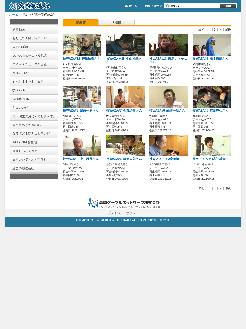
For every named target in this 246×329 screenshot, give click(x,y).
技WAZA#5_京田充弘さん (210, 110)
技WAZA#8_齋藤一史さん (81, 110)
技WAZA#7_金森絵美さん (124, 110)
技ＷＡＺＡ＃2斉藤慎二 (165, 159)
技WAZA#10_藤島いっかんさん (168, 60)
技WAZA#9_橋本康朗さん (210, 58)
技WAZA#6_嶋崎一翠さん (167, 110)
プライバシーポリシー (123, 213)
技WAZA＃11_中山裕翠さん (124, 60)
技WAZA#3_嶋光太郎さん (124, 159)
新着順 (81, 23)
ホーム (13, 14)
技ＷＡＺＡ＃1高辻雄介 (209, 159)
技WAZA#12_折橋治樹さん (81, 58)
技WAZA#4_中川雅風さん (81, 159)
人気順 (116, 23)
